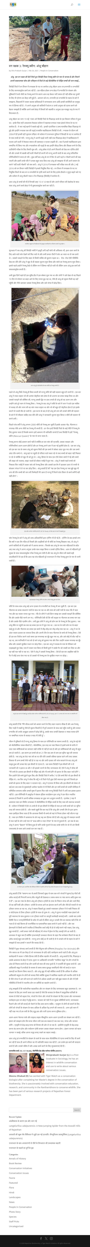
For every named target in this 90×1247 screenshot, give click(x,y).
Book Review (15, 1163)
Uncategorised (16, 1226)
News (12, 1202)
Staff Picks (14, 1221)
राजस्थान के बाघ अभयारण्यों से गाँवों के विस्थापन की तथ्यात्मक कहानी (34, 1143)
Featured (13, 1182)
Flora (11, 1187)
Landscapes (15, 1197)
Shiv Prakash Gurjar (19, 70)
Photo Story (15, 1211)
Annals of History (17, 1158)
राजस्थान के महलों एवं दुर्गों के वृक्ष (21, 1147)
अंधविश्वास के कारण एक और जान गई (23, 1121)
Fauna (12, 1177)
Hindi (11, 1192)
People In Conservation (49, 70)
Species (13, 1216)
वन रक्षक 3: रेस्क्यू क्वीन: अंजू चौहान (28, 66)
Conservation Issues (19, 1173)
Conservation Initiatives (20, 1168)
